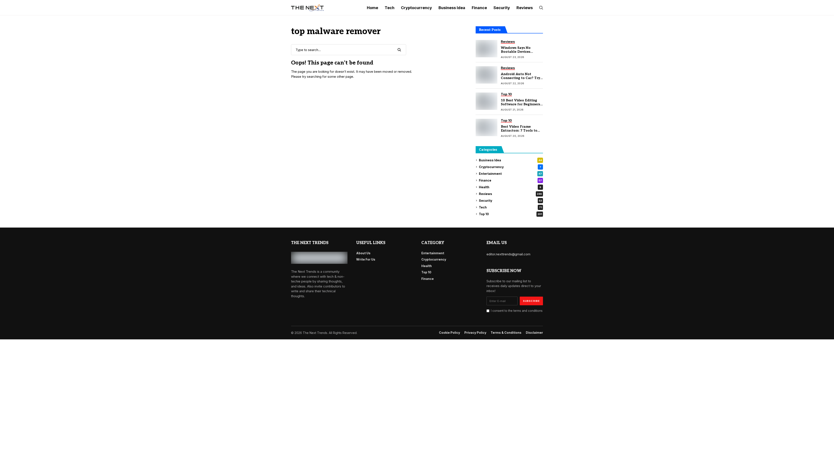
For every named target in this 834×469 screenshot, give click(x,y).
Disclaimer (534, 332)
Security (510, 200)
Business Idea (510, 160)
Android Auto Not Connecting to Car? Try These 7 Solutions (520, 78)
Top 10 (510, 214)
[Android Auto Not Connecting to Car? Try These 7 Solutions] (486, 75)
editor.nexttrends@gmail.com (508, 254)
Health (510, 187)
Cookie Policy (449, 332)
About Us (363, 253)
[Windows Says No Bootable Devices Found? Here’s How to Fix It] (486, 48)
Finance (510, 180)
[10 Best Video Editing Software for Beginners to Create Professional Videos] (486, 101)
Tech (510, 207)
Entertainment (510, 173)
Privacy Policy (475, 332)
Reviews (510, 194)
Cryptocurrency (510, 167)
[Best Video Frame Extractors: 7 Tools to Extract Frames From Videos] (486, 127)
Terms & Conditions (506, 332)
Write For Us (365, 259)
